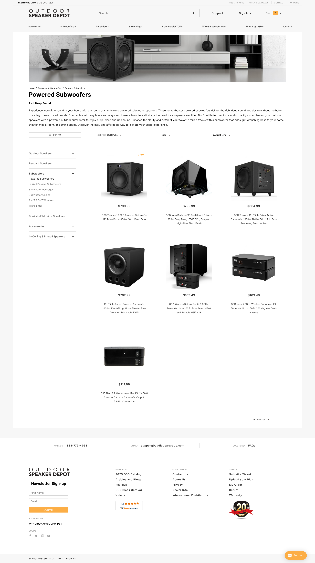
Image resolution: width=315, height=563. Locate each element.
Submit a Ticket (240, 474)
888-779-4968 (77, 445)
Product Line (219, 135)
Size (164, 135)
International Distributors (190, 495)
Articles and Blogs (128, 479)
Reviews (121, 484)
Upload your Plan (241, 479)
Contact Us (180, 474)
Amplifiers (101, 26)
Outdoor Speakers (40, 153)
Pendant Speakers (40, 163)
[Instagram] (42, 535)
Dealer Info (180, 490)
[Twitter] (36, 535)
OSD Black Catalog (129, 490)
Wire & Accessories (213, 26)
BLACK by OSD (254, 26)
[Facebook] (30, 535)
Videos (120, 495)
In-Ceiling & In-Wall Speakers (47, 236)
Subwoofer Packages (41, 189)
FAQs (251, 445)
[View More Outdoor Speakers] (73, 153)
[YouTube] (48, 535)
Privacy (177, 484)
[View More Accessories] (73, 226)
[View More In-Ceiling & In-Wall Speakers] (73, 236)
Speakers (33, 26)
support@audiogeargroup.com (162, 445)
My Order (235, 484)
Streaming (135, 26)
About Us (179, 479)
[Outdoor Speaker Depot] (49, 13)
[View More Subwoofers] (73, 173)
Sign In (244, 13)
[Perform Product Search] (193, 13)
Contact (279, 2)
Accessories (36, 226)
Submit (48, 509)
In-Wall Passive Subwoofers (45, 184)
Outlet (286, 26)
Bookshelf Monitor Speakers (47, 216)
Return (234, 490)
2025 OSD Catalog (129, 474)
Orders (294, 2)
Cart (271, 13)
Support (217, 13)
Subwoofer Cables (39, 194)
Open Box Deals (259, 2)
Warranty (235, 495)
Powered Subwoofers (41, 178)
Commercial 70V (171, 26)
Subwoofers (67, 26)
